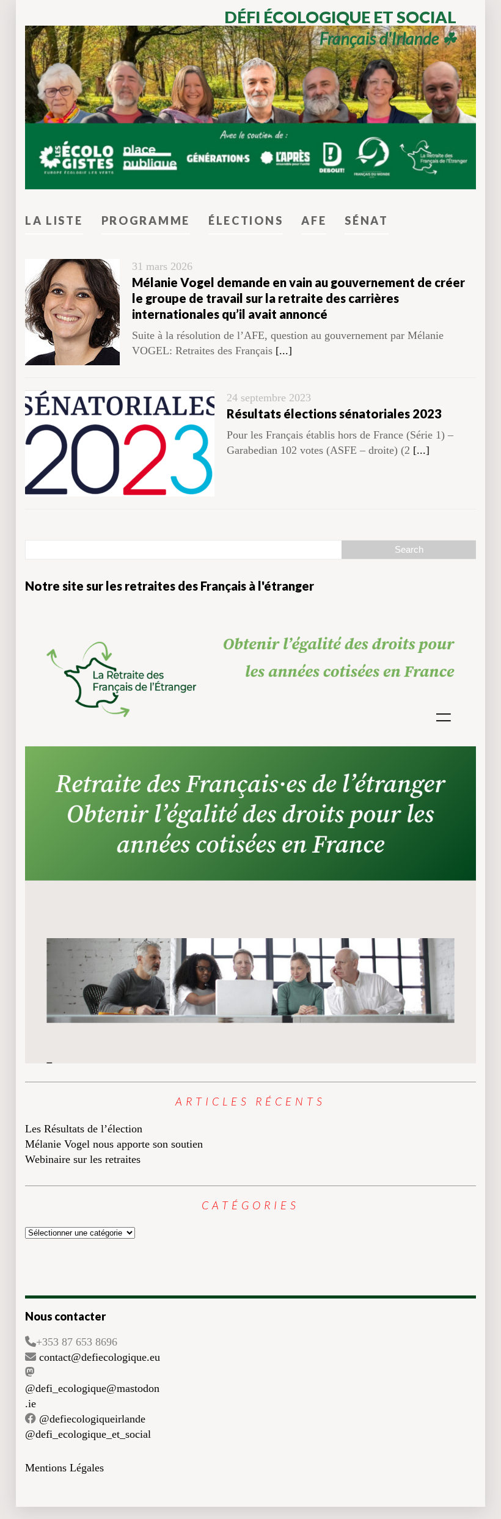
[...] (284, 350)
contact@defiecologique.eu (99, 1357)
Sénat (367, 220)
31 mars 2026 (162, 266)
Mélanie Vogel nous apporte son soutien (114, 1144)
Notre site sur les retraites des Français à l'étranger (169, 585)
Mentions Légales (64, 1468)
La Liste (54, 220)
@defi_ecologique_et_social (88, 1434)
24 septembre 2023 (269, 398)
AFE (313, 220)
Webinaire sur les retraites (83, 1159)
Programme (145, 220)
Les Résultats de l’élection (83, 1129)
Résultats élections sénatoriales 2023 (334, 413)
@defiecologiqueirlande (92, 1419)
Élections (245, 220)
